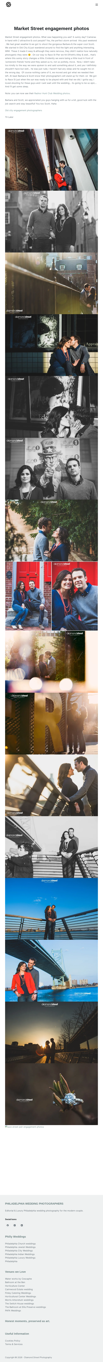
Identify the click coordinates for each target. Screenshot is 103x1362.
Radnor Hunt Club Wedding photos (52, 93)
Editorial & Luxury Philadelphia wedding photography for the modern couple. (44, 1210)
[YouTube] (21, 1225)
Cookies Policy (12, 1340)
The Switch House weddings (19, 1303)
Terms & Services (14, 1344)
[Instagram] (14, 1225)
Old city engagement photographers (23, 110)
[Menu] (96, 4)
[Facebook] (7, 1225)
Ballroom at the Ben (15, 1282)
